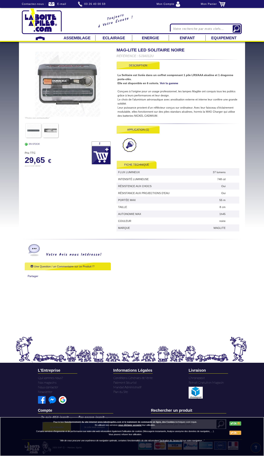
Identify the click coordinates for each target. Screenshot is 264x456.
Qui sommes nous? (50, 378)
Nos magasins (47, 382)
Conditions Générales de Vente (133, 378)
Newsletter (45, 392)
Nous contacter (48, 387)
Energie (150, 38)
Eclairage (114, 38)
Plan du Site (120, 392)
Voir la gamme (169, 83)
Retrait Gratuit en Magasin (206, 382)
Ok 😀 (236, 423)
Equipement (224, 38)
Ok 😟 (236, 432)
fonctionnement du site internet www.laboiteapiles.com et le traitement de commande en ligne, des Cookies (120, 422)
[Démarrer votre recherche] (236, 29)
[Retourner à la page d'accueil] (42, 21)
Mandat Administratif (127, 387)
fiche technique (136, 164)
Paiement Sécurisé (125, 382)
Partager (33, 276)
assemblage (77, 38)
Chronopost (197, 378)
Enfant (187, 38)
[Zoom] (68, 84)
